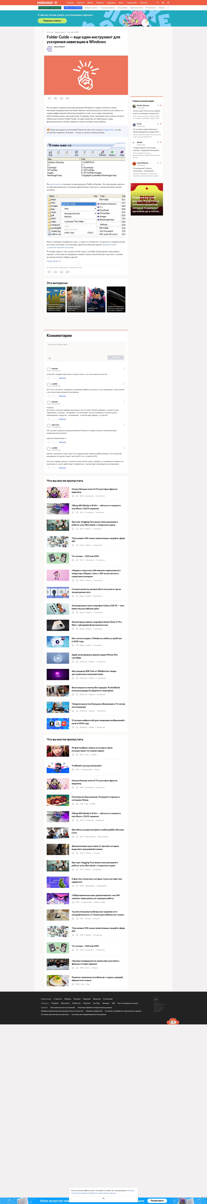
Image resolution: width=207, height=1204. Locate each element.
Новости (88, 529)
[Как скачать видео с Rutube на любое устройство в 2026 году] (86, 641)
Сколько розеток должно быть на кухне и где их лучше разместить (147, 136)
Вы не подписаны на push (128, 1003)
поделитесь (109, 130)
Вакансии (97, 999)
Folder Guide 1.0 (54, 261)
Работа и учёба (100, 902)
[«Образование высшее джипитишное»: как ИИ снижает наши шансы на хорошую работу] (86, 898)
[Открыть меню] (124, 368)
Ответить (62, 378)
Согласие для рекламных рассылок (55, 1014)
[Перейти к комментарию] (147, 112)
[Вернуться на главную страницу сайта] (45, 2)
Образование (90, 886)
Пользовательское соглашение (62, 1007)
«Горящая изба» (86, 769)
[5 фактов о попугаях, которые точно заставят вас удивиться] (86, 882)
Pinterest (86, 1003)
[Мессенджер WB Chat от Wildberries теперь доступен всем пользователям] (86, 674)
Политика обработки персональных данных (95, 1007)
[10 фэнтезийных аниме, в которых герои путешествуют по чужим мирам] (86, 751)
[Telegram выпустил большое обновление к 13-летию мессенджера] (86, 707)
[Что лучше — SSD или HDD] (86, 558)
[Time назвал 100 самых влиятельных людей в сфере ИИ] (86, 541)
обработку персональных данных (103, 1193)
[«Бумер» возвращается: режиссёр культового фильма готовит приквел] (86, 964)
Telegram (55, 1003)
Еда (86, 804)
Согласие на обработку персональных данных (123, 1011)
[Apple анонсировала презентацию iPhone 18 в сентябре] (86, 658)
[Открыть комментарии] (77, 496)
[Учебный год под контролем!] (86, 767)
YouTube (96, 1003)
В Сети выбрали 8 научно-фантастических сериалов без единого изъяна (146, 155)
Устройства (89, 512)
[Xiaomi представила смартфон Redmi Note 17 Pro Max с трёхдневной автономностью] (86, 625)
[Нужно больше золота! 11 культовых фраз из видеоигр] (86, 492)
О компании (108, 999)
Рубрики (67, 999)
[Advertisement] (86, 322)
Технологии (89, 496)
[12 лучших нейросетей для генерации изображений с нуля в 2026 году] (86, 723)
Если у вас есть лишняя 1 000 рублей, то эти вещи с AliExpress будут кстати (146, 117)
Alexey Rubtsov (59, 47)
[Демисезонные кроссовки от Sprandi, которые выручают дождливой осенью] (86, 849)
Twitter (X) (76, 1003)
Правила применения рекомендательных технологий (62, 1011)
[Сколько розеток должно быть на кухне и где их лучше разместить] (86, 592)
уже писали (55, 184)
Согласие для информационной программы (89, 1014)
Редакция (87, 999)
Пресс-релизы (90, 837)
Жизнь (97, 769)
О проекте (58, 999)
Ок (104, 1198)
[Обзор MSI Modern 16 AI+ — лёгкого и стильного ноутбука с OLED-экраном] (86, 509)
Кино (87, 755)
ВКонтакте (65, 1003)
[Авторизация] (168, 2)
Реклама (77, 999)
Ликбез (88, 596)
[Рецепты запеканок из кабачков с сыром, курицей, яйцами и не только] (86, 980)
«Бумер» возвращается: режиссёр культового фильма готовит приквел (145, 175)
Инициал (105, 1003)
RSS (113, 1003)
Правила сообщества (94, 1011)
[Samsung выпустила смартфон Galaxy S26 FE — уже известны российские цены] (86, 609)
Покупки (88, 853)
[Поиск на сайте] (157, 2)
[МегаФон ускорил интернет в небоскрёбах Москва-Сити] (86, 833)
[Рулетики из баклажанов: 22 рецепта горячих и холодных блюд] (86, 800)
